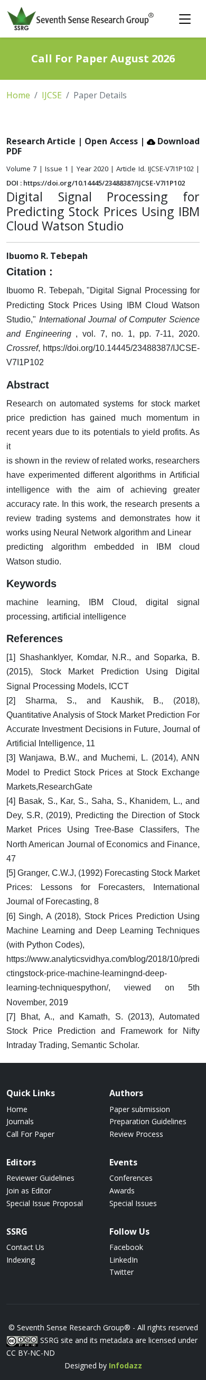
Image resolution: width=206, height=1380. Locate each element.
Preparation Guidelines (147, 1121)
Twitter (121, 1272)
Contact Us (25, 1247)
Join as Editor (28, 1190)
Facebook (126, 1247)
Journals (20, 1121)
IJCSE (52, 95)
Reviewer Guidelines (40, 1178)
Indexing (20, 1260)
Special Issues (133, 1203)
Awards (122, 1190)
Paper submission (139, 1109)
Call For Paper (30, 1134)
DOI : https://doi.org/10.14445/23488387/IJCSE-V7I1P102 (95, 183)
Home (18, 95)
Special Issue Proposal (44, 1203)
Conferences (131, 1178)
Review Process (136, 1134)
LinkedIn (123, 1260)
